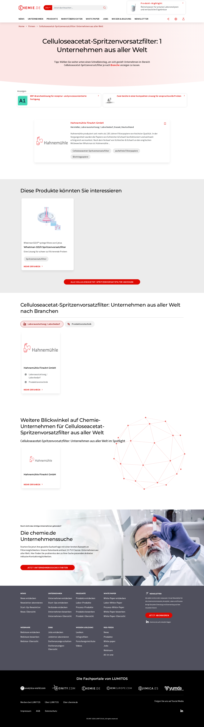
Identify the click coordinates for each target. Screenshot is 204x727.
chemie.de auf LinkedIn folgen (160, 622)
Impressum (25, 711)
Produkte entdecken (85, 598)
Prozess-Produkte (84, 607)
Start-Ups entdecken (58, 602)
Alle (47, 7)
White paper (109, 641)
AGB (38, 711)
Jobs (106, 645)
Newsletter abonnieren (31, 602)
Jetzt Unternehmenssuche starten (47, 567)
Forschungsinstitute (85, 641)
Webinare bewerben (29, 636)
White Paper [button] (93, 18)
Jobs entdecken (55, 632)
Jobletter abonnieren (58, 636)
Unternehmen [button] (35, 18)
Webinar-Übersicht (29, 641)
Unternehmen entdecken (60, 598)
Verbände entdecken (57, 607)
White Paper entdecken (115, 598)
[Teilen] (168, 19)
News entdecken (28, 598)
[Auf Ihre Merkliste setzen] (165, 124)
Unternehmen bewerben (59, 611)
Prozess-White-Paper (114, 607)
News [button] (22, 18)
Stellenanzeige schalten (59, 641)
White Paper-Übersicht (114, 616)
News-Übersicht (28, 611)
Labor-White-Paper (113, 602)
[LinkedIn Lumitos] (182, 711)
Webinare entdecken (30, 632)
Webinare (108, 650)
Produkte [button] (52, 18)
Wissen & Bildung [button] (121, 18)
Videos (79, 645)
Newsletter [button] (141, 18)
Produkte (108, 636)
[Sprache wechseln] (176, 19)
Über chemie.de (70, 702)
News (106, 632)
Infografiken (82, 636)
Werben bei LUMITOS (30, 702)
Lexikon (79, 632)
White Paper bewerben (114, 611)
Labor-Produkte (83, 602)
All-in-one (108, 654)
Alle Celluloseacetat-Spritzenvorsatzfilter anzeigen (102, 282)
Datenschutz (51, 711)
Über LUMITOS (52, 702)
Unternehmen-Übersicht (60, 616)
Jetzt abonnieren (159, 615)
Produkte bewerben (85, 611)
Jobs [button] (105, 18)
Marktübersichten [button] (72, 18)
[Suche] (104, 7)
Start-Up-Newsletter (30, 607)
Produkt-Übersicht (85, 616)
